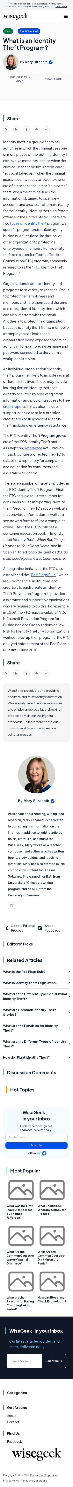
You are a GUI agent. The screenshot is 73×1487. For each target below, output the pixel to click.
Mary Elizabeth (36, 62)
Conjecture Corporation (44, 1475)
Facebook (14, 1441)
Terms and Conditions (34, 1480)
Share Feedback (52, 928)
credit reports (14, 406)
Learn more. (61, 6)
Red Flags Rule (43, 574)
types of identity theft (28, 223)
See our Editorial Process (23, 928)
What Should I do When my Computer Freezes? (52, 1209)
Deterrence (32, 448)
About (11, 1416)
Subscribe (36, 1145)
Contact (13, 1422)
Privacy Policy (11, 1480)
